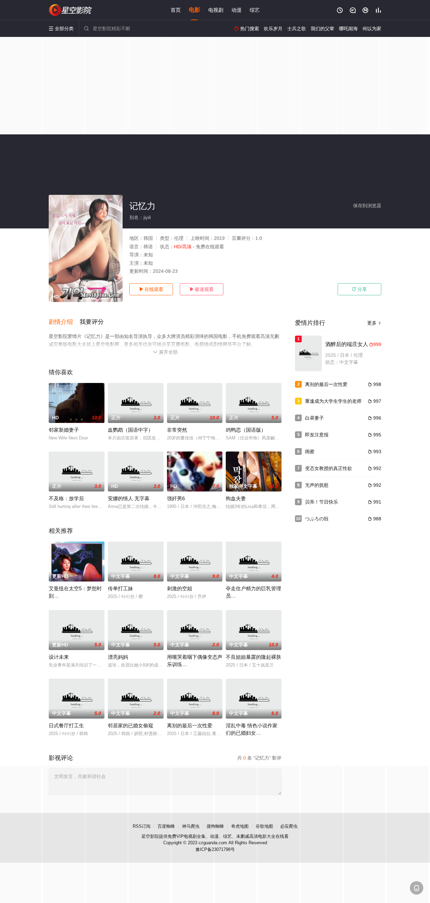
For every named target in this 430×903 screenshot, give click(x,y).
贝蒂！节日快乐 (321, 502)
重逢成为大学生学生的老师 (333, 401)
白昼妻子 (314, 418)
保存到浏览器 (367, 205)
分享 (359, 289)
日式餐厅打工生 (66, 725)
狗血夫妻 (236, 498)
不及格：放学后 (66, 498)
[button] (64, 322)
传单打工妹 (120, 588)
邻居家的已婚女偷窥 (130, 725)
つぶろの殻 (317, 518)
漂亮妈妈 (118, 657)
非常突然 (177, 430)
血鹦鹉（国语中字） (130, 430)
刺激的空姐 (179, 588)
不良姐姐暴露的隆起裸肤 (253, 657)
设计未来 (59, 657)
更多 (374, 323)
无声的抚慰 (317, 485)
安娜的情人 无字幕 (128, 498)
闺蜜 (309, 451)
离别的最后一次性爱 (189, 725)
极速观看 (201, 289)
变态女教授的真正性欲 (328, 468)
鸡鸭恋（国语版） (246, 430)
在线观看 (151, 289)
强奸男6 (176, 498)
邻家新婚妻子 (64, 430)
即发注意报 (317, 434)
